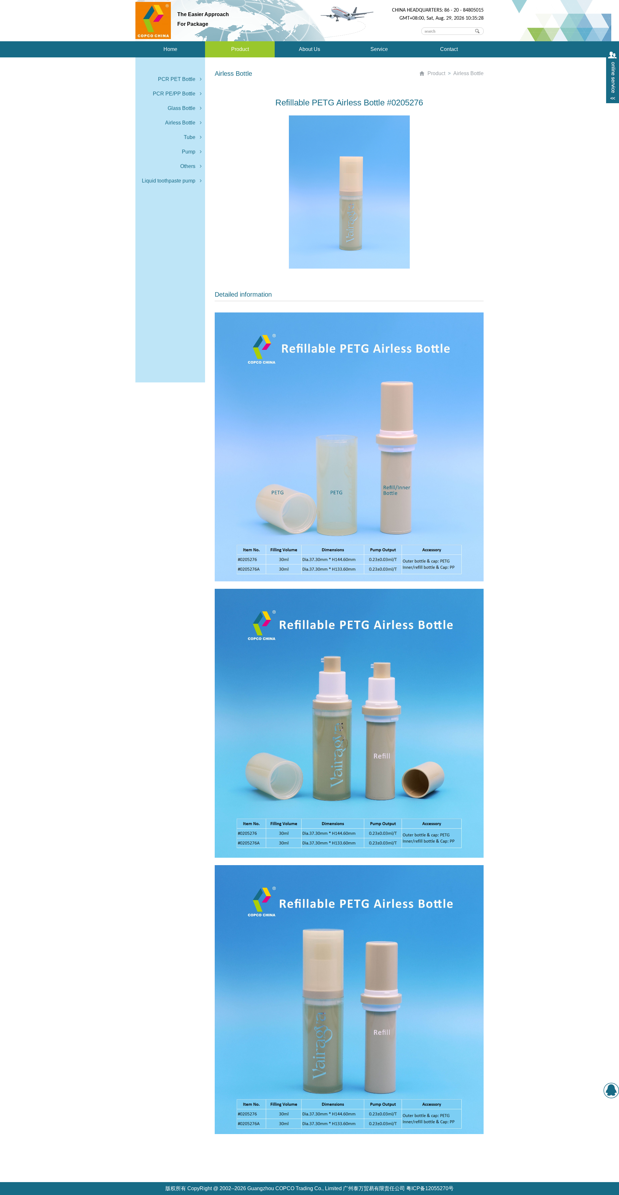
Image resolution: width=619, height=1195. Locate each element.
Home (170, 49)
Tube (189, 137)
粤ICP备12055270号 (430, 1188)
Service (379, 49)
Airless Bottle (180, 122)
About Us (309, 49)
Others (187, 166)
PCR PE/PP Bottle (174, 93)
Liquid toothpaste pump (168, 180)
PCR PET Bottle (176, 79)
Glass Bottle (181, 108)
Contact (449, 49)
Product (240, 49)
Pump (188, 151)
